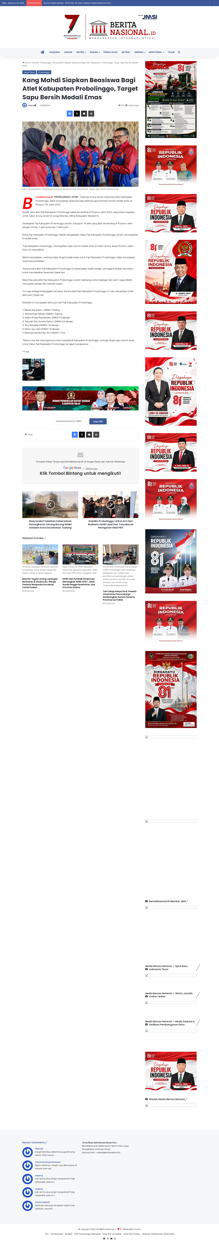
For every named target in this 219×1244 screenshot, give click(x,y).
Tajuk (171, 52)
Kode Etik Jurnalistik (112, 1234)
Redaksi (68, 1234)
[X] (77, 114)
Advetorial (155, 52)
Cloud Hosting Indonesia (47, 1162)
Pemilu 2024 (110, 52)
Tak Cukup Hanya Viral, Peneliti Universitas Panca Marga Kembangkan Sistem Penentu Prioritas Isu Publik (119, 595)
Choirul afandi (42, 1202)
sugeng (39, 1175)
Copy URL (98, 421)
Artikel (126, 52)
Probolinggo (45, 62)
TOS (46, 1234)
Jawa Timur (29, 72)
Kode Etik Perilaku (132, 1234)
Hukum (68, 52)
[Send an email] (35, 105)
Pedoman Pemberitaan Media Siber (158, 1234)
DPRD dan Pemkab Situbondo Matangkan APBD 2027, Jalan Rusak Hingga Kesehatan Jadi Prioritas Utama (79, 583)
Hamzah (39, 1148)
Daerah (139, 52)
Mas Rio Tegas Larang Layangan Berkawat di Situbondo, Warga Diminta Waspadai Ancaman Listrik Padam (40, 583)
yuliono (31, 105)
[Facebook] (70, 114)
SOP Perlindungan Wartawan (87, 1234)
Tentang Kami (57, 1234)
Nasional (54, 52)
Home (27, 62)
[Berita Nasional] (109, 27)
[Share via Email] (84, 114)
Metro (80, 52)
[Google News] (72, 469)
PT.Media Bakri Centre (130, 1229)
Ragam (94, 52)
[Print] (91, 114)
